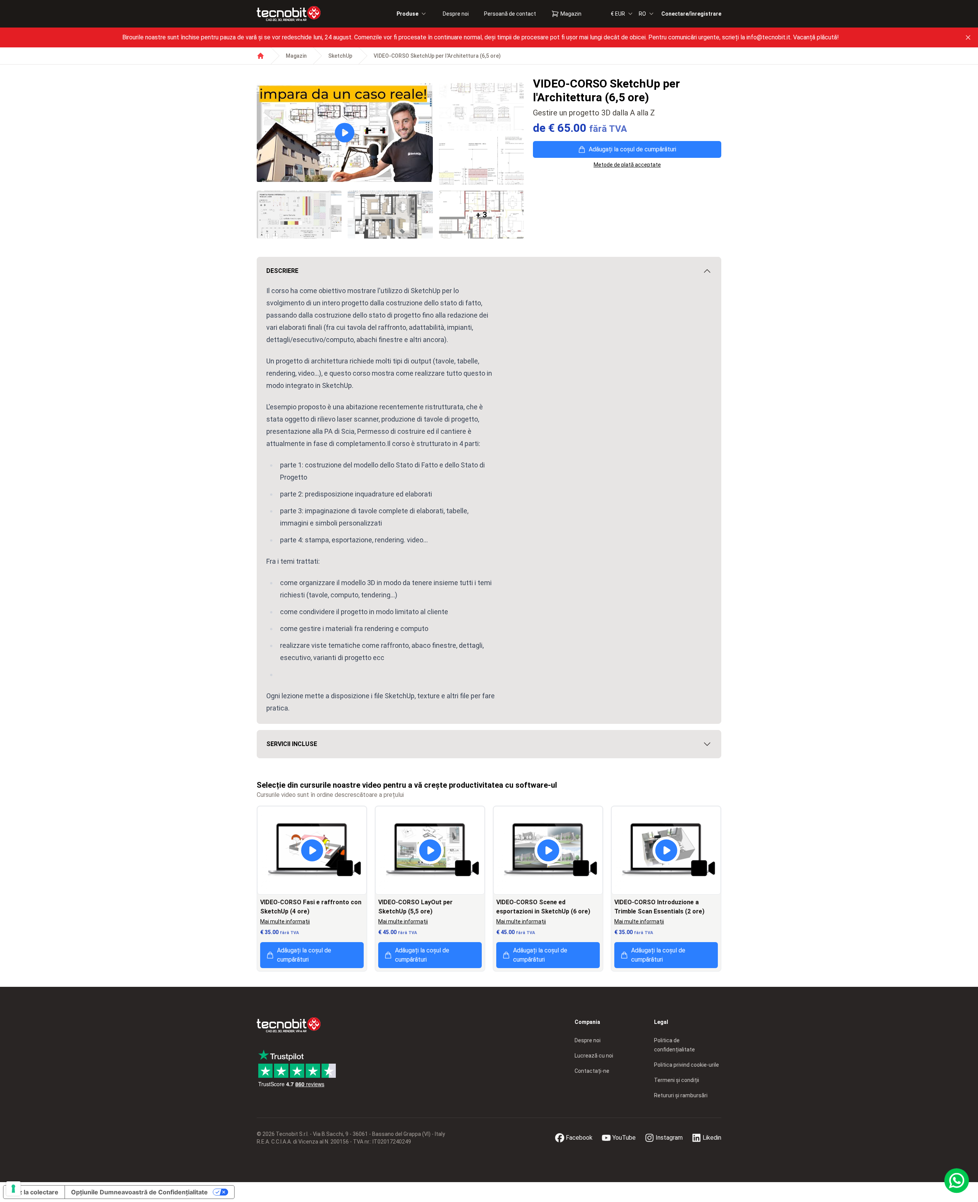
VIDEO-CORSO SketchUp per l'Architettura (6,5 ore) (437, 56)
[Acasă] (260, 56)
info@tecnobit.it (768, 37)
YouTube (624, 1137)
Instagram (669, 1137)
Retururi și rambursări (681, 1095)
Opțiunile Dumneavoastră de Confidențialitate (139, 1192)
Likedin (712, 1137)
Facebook (579, 1137)
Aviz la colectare (34, 1192)
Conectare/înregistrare (691, 14)
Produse (407, 14)
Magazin (570, 14)
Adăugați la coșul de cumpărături (632, 149)
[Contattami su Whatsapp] (956, 1180)
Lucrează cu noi (594, 1056)
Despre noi (456, 14)
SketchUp (340, 56)
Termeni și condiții (676, 1080)
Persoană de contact (510, 14)
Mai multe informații (285, 921)
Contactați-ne (592, 1071)
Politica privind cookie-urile (686, 1065)
